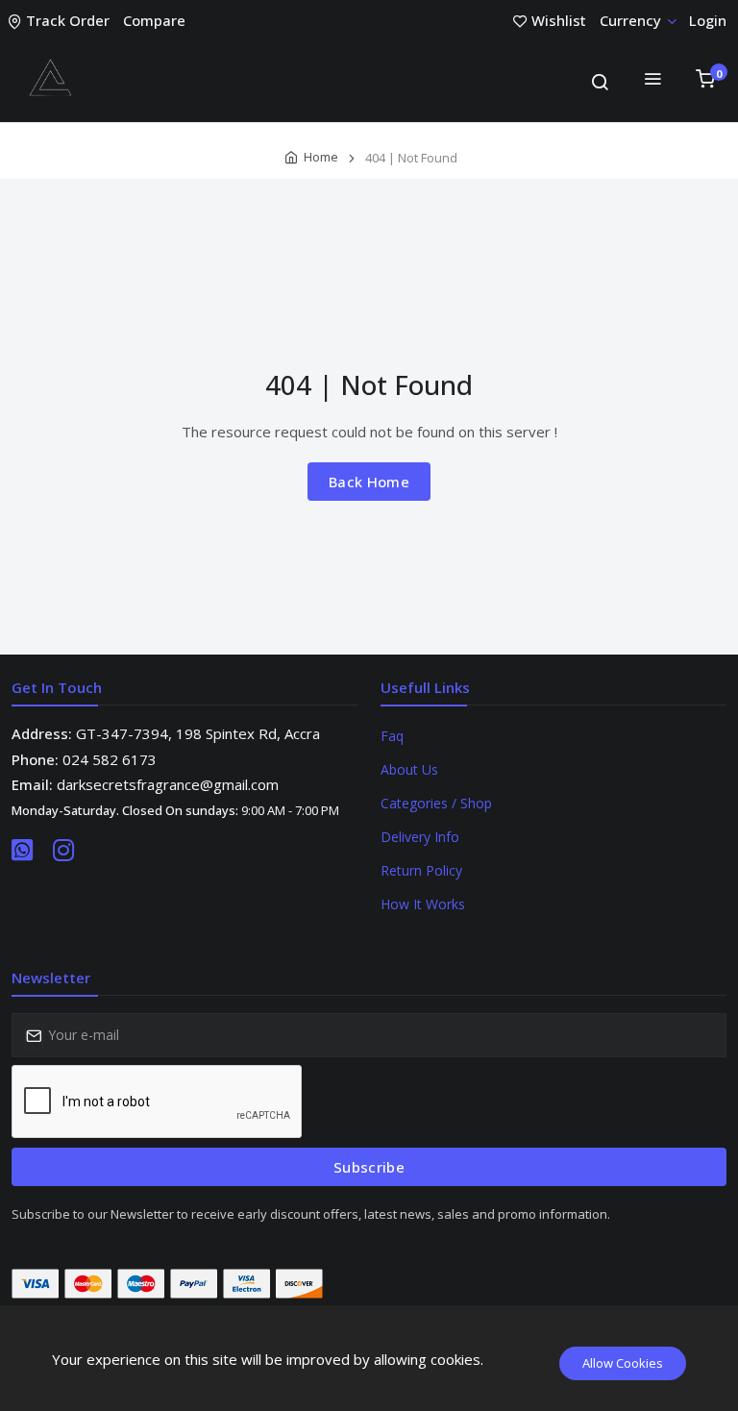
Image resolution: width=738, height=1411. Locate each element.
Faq (392, 736)
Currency (630, 20)
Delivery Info (420, 837)
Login (707, 20)
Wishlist (558, 20)
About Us (409, 769)
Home (321, 156)
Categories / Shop (436, 803)
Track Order (68, 20)
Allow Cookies (622, 1363)
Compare (154, 20)
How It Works (423, 904)
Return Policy (421, 870)
